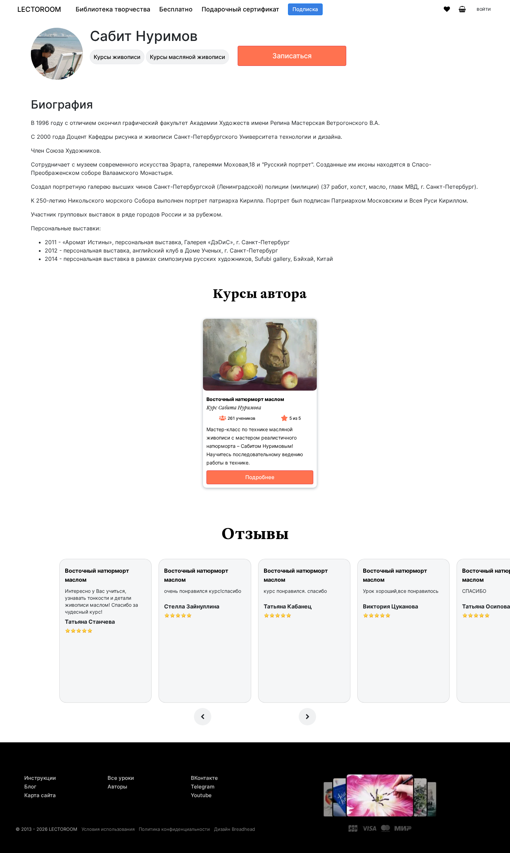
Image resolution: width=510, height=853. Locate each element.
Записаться (292, 56)
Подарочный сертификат (240, 9)
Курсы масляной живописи (187, 56)
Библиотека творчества (113, 9)
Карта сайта (40, 795)
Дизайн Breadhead (234, 829)
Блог (30, 786)
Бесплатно (176, 9)
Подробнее (259, 477)
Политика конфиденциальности (174, 829)
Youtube (201, 795)
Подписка (305, 9)
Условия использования (108, 829)
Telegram (202, 786)
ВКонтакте (204, 778)
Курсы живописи (117, 56)
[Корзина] (462, 9)
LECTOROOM (39, 9)
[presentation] (202, 716)
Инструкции (40, 778)
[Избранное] (447, 9)
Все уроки (121, 778)
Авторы (117, 786)
